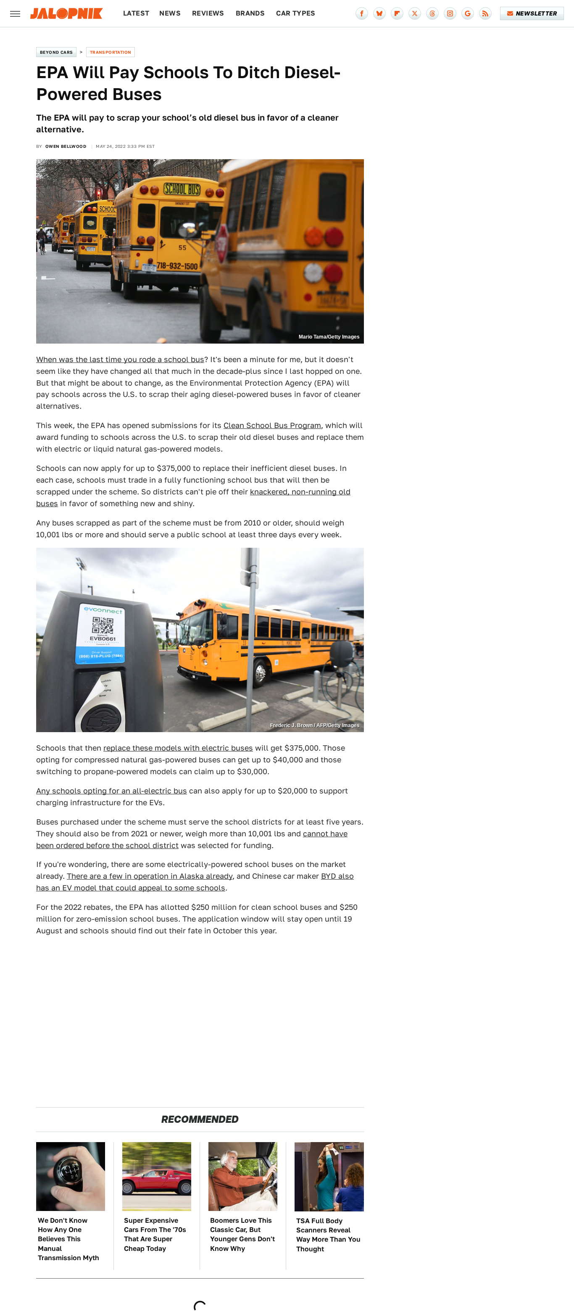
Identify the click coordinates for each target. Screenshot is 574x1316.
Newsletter (536, 13)
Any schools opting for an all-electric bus (111, 790)
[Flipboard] (397, 13)
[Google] (467, 13)
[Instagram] (450, 13)
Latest (136, 13)
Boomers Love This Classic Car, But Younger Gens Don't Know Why (242, 1234)
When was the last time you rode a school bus (120, 359)
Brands (250, 13)
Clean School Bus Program (272, 425)
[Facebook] (361, 13)
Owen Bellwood (65, 146)
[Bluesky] (379, 13)
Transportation (111, 52)
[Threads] (432, 13)
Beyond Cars (56, 52)
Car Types (296, 13)
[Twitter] (414, 13)
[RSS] (485, 13)
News (170, 13)
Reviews (208, 13)
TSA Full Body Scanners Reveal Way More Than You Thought (328, 1235)
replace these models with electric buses (178, 747)
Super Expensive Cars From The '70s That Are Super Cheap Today (155, 1234)
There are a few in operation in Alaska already (149, 876)
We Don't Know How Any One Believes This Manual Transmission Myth (68, 1239)
